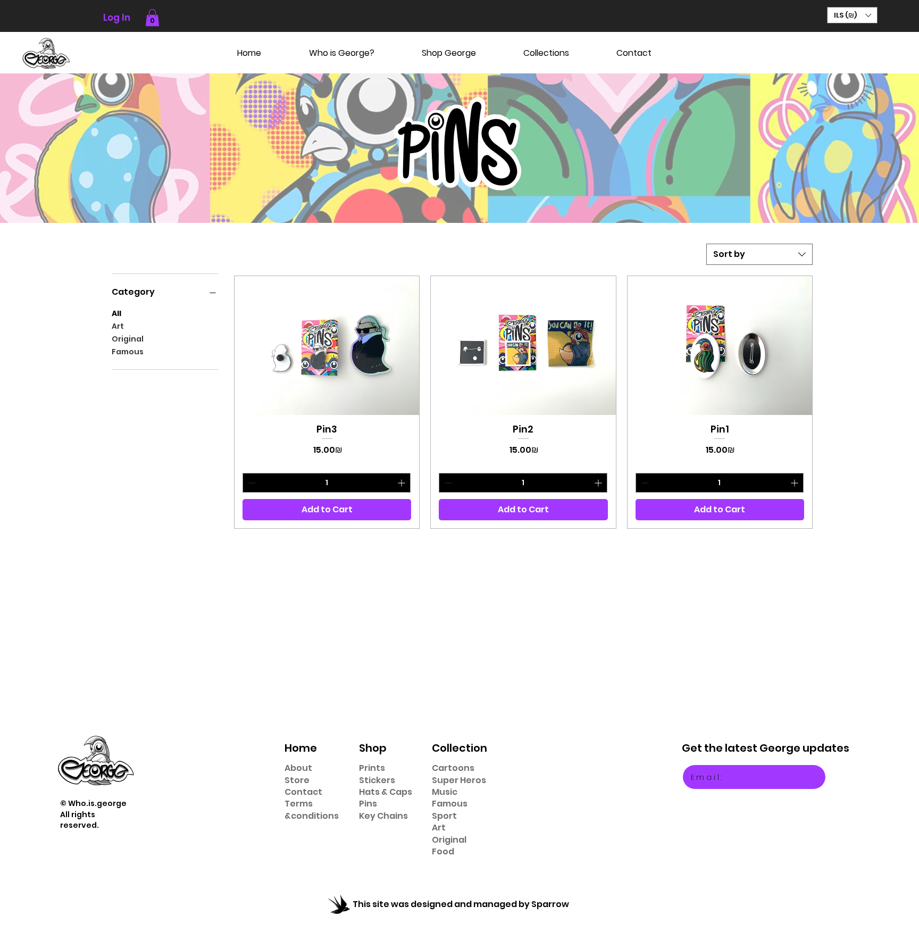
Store (297, 780)
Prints (372, 768)
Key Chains (383, 816)
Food (443, 851)
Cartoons (453, 768)
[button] (152, 17)
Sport (444, 816)
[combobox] (759, 254)
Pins (368, 803)
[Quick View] (327, 345)
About (298, 768)
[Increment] (402, 482)
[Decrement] (250, 482)
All (116, 313)
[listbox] (852, 15)
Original (128, 339)
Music (444, 792)
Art (118, 326)
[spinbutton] (326, 482)
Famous (128, 351)
